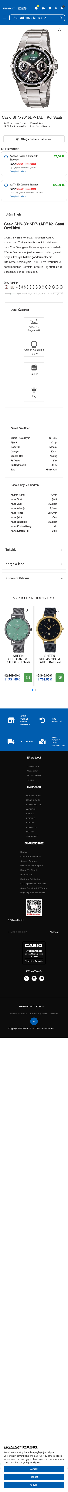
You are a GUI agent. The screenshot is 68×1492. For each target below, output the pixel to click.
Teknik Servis (34, 775)
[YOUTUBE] (41, 978)
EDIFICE (30, 818)
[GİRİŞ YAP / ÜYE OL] (56, 8)
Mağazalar (32, 771)
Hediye (24, 852)
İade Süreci (26, 875)
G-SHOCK (31, 809)
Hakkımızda (33, 766)
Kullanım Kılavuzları (30, 857)
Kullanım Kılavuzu (18, 578)
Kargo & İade (14, 564)
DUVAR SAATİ (33, 796)
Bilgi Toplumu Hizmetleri (33, 893)
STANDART (32, 836)
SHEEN (30, 823)
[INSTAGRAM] (26, 978)
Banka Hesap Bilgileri (31, 866)
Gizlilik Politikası (19, 1014)
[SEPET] (62, 8)
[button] (32, 690)
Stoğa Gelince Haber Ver (36, 139)
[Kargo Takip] (43, 8)
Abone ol (54, 932)
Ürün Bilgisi (13, 214)
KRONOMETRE (34, 805)
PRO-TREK (32, 827)
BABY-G (30, 814)
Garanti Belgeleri (29, 861)
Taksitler (11, 549)
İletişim (30, 780)
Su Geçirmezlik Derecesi (33, 884)
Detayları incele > (18, 171)
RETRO (30, 832)
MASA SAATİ (33, 800)
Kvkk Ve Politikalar (30, 879)
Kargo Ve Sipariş (29, 870)
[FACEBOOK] (34, 978)
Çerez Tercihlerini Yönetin (34, 888)
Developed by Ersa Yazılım (31, 1006)
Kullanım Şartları (39, 1014)
